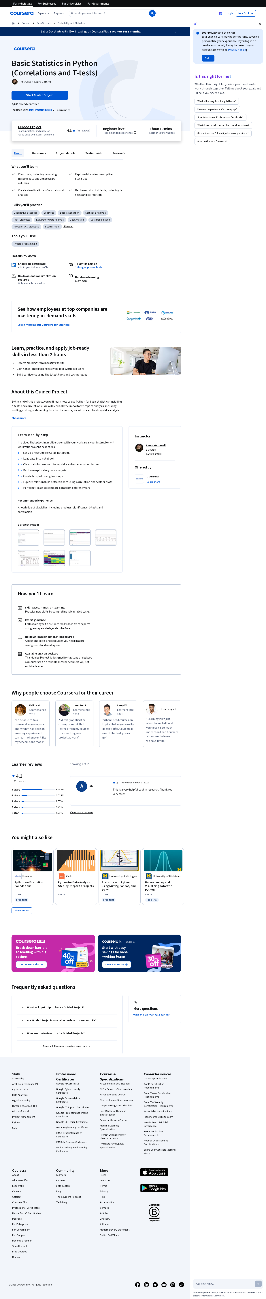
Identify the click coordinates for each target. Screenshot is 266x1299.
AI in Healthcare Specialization (116, 1100)
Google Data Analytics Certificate (68, 1100)
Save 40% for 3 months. (125, 32)
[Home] (13, 23)
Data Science (44, 23)
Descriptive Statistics (25, 213)
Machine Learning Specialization (109, 1127)
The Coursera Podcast (68, 1197)
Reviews (118, 153)
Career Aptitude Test (155, 1078)
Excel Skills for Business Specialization (113, 1113)
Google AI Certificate (67, 1084)
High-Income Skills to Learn (158, 1117)
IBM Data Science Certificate (71, 1142)
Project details (65, 153)
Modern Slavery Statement (114, 1230)
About (18, 153)
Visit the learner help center (151, 1015)
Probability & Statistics (26, 227)
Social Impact (19, 1246)
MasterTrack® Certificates (26, 1213)
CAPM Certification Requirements (154, 1086)
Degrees (17, 1219)
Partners (60, 1180)
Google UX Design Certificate (72, 1122)
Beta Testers (63, 1186)
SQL (14, 1128)
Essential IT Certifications (158, 1111)
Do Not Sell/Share (109, 1235)
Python (16, 1122)
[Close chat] (259, 24)
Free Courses (19, 1252)
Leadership (18, 1186)
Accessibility (107, 1202)
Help (102, 1197)
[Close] (175, 31)
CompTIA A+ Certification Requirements (157, 1095)
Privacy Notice (237, 50)
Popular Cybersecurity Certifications (156, 1142)
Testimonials (93, 153)
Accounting (18, 1078)
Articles (104, 1213)
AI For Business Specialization (116, 1089)
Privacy (104, 1191)
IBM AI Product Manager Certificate (69, 1135)
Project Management (23, 1117)
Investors (105, 1180)
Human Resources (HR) (24, 1106)
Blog (58, 1191)
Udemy (16, 1257)
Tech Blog (61, 1202)
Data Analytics (20, 1095)
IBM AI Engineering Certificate (72, 1127)
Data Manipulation (100, 220)
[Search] (152, 13)
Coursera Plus (19, 1202)
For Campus (18, 1235)
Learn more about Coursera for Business (43, 325)
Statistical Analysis (95, 213)
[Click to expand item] (28, 537)
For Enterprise (20, 1224)
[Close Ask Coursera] (220, 13)
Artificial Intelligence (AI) (25, 1084)
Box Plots (49, 213)
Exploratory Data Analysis (50, 220)
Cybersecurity (20, 1089)
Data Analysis (77, 220)
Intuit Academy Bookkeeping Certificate (72, 1149)
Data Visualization (69, 213)
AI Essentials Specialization (115, 1084)
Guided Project (29, 127)
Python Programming (25, 244)
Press (103, 1175)
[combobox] (105, 13)
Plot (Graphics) (22, 220)
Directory (105, 1219)
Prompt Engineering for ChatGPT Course (113, 1136)
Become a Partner (22, 1241)
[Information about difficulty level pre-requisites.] (135, 132)
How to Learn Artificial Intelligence (156, 1124)
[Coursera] (21, 13)
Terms (103, 1186)
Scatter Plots (52, 227)
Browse (26, 23)
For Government (21, 1230)
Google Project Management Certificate (72, 1114)
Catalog (16, 1197)
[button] (59, 13)
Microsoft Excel (20, 1111)
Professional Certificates (26, 1208)
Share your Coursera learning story (160, 1151)
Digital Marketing (21, 1100)
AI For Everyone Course (113, 1095)
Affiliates (105, 1224)
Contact (104, 1208)
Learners (61, 1175)
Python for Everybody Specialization (112, 1145)
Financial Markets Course (113, 1120)
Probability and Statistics (71, 23)
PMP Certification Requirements (153, 1133)
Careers (16, 1191)
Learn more (63, 110)
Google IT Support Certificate (72, 1107)
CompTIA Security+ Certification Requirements (158, 1104)
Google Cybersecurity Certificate (68, 1091)
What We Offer (20, 1180)
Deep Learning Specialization (116, 1105)
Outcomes (39, 153)
